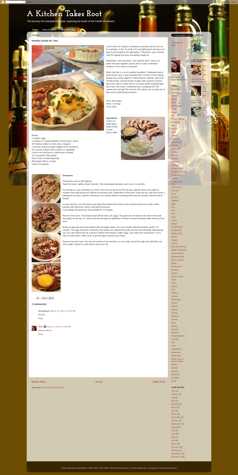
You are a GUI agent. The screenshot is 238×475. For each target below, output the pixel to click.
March (174, 407)
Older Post (159, 381)
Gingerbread (176, 227)
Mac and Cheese (178, 247)
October (174, 394)
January (174, 450)
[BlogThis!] (45, 298)
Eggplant (175, 200)
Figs (173, 210)
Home (35, 29)
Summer (175, 332)
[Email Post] (37, 298)
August (174, 427)
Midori (174, 263)
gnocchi (174, 371)
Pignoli (174, 286)
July (173, 397)
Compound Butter (179, 172)
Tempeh (174, 339)
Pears (173, 283)
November (175, 417)
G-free (174, 220)
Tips (173, 342)
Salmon (174, 306)
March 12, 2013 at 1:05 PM (59, 327)
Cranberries (176, 187)
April (173, 391)
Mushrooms (176, 267)
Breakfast (175, 122)
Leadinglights (152, 468)
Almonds (175, 89)
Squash (174, 329)
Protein (174, 293)
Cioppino (175, 162)
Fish (173, 214)
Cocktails (175, 165)
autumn (174, 368)
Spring (174, 326)
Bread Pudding (177, 119)
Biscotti (174, 112)
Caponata (175, 139)
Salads (174, 303)
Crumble (175, 190)
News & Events (49, 29)
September (176, 424)
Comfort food (177, 168)
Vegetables (176, 349)
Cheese (174, 152)
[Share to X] (47, 298)
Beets (173, 109)
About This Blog (68, 29)
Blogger (173, 468)
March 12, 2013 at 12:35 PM (63, 311)
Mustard (174, 270)
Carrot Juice (176, 142)
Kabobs (174, 240)
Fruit (173, 217)
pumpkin (175, 378)
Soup (173, 323)
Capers (174, 135)
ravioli (173, 381)
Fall (173, 207)
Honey (174, 237)
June (173, 434)
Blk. (173, 116)
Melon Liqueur (177, 260)
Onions (174, 273)
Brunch (174, 129)
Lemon (174, 243)
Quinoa (174, 296)
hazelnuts (175, 374)
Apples (174, 96)
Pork (173, 290)
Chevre (174, 155)
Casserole (175, 149)
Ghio (40, 327)
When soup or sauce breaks (177, 360)
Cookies (174, 178)
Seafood (175, 316)
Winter (174, 364)
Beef (173, 102)
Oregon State (177, 276)
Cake (173, 132)
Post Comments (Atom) (54, 388)
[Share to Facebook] (50, 298)
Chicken (174, 159)
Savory (174, 313)
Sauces (174, 309)
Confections (176, 175)
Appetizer (175, 92)
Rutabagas (176, 299)
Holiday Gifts (176, 233)
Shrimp (174, 319)
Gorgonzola (176, 230)
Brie (173, 125)
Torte (173, 346)
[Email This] (42, 298)
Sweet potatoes (178, 336)
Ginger (174, 224)
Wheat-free (176, 356)
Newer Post (38, 381)
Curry (173, 194)
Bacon (174, 99)
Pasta (173, 280)
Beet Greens (176, 106)
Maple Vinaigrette (179, 250)
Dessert (174, 197)
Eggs (173, 204)
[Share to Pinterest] (53, 298)
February (175, 447)
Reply (40, 318)
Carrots (174, 145)
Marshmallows (177, 253)
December (175, 454)
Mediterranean (177, 257)
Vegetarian (176, 352)
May (173, 401)
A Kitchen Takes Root (64, 14)
